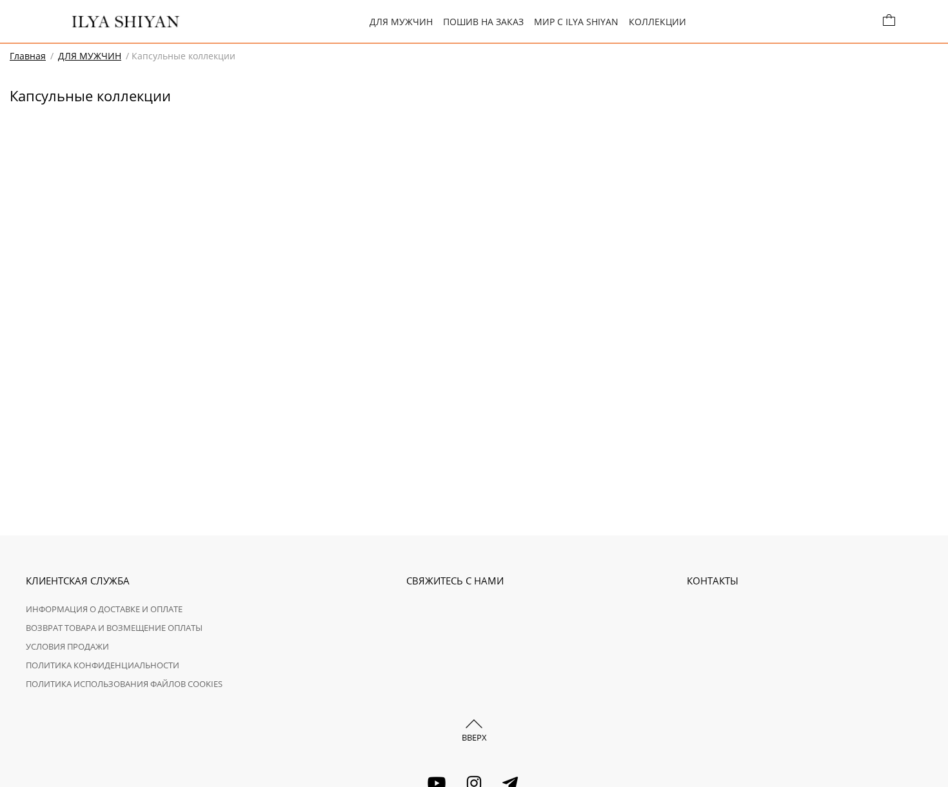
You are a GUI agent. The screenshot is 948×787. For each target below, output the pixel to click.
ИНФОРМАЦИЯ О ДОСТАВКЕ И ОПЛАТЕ (104, 609)
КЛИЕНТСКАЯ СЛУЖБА (78, 580)
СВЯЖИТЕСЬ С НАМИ (455, 580)
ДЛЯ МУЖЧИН (401, 21)
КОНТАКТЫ (712, 580)
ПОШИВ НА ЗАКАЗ (483, 21)
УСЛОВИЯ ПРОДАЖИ (67, 646)
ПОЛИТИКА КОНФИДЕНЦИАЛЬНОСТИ (102, 665)
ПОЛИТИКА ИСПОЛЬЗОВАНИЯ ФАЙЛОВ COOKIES (124, 684)
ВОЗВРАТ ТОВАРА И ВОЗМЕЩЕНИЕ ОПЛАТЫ (114, 627)
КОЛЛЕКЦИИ (657, 21)
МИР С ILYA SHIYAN (576, 21)
